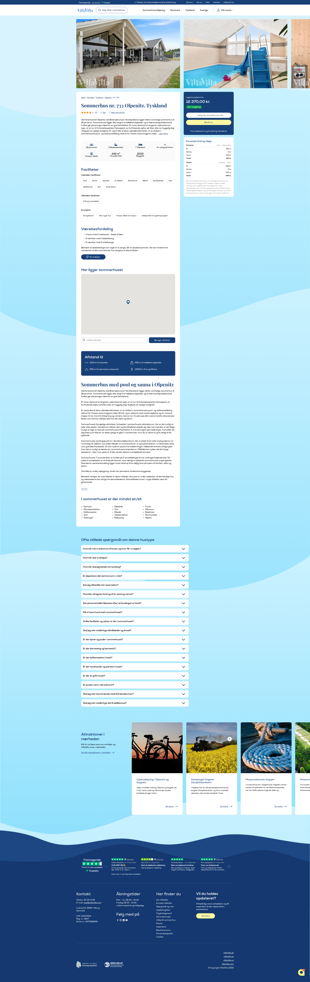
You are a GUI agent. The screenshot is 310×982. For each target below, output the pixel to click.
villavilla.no (228, 960)
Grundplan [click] (95, 257)
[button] (128, 302)
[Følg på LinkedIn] (124, 920)
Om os (199, 2)
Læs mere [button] (163, 133)
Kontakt (216, 2)
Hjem (83, 97)
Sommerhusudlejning (154, 10)
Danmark (175, 10)
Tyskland (189, 10)
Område (90, 97)
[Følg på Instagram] (121, 920)
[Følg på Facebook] (118, 920)
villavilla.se (229, 956)
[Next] (174, 53)
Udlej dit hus (229, 2)
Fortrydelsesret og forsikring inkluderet (208, 131)
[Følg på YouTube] (127, 920)
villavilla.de (228, 953)
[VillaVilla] (84, 10)
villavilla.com (228, 964)
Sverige (204, 10)
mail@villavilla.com (92, 902)
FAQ (207, 2)
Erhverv (189, 2)
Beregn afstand (162, 340)
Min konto (226, 10)
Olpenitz (108, 97)
